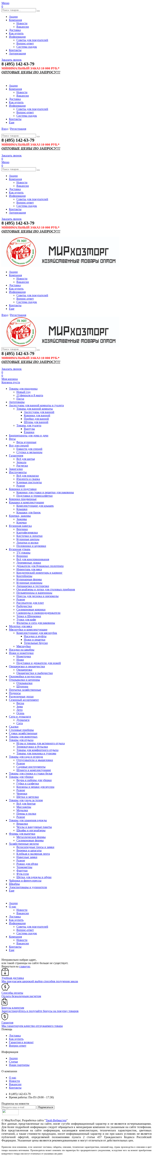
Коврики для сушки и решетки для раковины (45, 492)
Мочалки (22, 810)
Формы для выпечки (22, 833)
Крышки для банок (28, 512)
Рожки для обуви (27, 863)
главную (24, 966)
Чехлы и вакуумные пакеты (34, 827)
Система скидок (26, 46)
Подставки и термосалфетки (34, 495)
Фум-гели (22, 873)
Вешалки (22, 823)
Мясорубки (23, 646)
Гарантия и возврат (21, 1042)
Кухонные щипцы (27, 539)
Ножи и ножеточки (21, 653)
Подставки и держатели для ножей (38, 663)
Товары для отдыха (21, 740)
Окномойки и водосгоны (25, 676)
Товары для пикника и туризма (36, 753)
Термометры (24, 867)
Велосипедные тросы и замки (35, 847)
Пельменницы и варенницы (34, 592)
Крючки (21, 522)
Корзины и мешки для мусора (35, 786)
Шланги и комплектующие (33, 770)
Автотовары (17, 402)
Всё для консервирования (32, 559)
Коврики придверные (23, 499)
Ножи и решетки (34, 639)
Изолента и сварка (28, 479)
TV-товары (23, 552)
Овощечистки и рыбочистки (34, 673)
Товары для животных (23, 736)
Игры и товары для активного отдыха (40, 743)
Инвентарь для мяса (29, 569)
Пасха (20, 398)
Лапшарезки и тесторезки (32, 586)
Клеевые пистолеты (29, 482)
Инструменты (18, 472)
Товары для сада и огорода (26, 756)
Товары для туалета (28, 425)
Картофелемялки (27, 532)
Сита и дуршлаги (20, 716)
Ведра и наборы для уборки (34, 780)
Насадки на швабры (21, 649)
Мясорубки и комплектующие (28, 629)
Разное (20, 485)
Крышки (21, 509)
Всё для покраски (27, 475)
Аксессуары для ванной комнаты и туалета (36, 405)
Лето (19, 709)
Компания (15, 20)
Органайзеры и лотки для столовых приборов (45, 589)
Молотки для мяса (20, 626)
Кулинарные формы (29, 579)
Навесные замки (26, 857)
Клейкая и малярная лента (33, 853)
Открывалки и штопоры (24, 679)
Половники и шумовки (31, 545)
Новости (21, 23)
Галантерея (16, 455)
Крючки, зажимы (20, 515)
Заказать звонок (11, 59)
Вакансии (22, 26)
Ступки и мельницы (29, 452)
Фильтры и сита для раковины (35, 622)
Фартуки (22, 870)
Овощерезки (24, 669)
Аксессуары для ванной (39, 412)
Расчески (22, 465)
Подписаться (45, 1107)
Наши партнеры (19, 1065)
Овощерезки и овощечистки (27, 666)
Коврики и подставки (23, 489)
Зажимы (21, 519)
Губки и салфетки (27, 783)
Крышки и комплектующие (26, 502)
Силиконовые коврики (31, 609)
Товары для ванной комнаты (34, 408)
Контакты (15, 50)
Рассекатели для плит (30, 602)
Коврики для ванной (37, 415)
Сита (19, 723)
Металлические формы (31, 837)
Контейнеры (24, 576)
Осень (20, 713)
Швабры (14, 883)
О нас (12, 906)
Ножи (20, 659)
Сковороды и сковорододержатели (38, 612)
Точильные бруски (36, 643)
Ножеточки (23, 656)
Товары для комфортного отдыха (37, 750)
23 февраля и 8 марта (29, 395)
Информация (17, 36)
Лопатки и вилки (27, 542)
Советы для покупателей (32, 40)
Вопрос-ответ (25, 43)
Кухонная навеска (20, 525)
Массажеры (23, 806)
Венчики (22, 529)
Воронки (22, 556)
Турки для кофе (26, 619)
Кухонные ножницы (29, 582)
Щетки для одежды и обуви (33, 877)
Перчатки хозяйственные (25, 689)
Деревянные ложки (28, 562)
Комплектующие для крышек (35, 505)
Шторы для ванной (36, 422)
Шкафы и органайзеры (31, 830)
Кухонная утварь (19, 549)
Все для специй (19, 445)
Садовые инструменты (31, 766)
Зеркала (21, 462)
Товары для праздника (23, 388)
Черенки (21, 793)
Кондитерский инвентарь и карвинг (39, 572)
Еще (11, 122)
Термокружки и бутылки (32, 746)
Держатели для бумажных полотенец (40, 566)
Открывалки (24, 683)
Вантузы (29, 428)
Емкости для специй (29, 448)
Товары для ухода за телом (26, 800)
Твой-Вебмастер (56, 1120)
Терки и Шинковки (28, 616)
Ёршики (29, 432)
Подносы (15, 693)
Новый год (23, 392)
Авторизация (17, 53)
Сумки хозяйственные (23, 733)
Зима (19, 706)
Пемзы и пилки (26, 813)
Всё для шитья (25, 458)
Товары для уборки (21, 776)
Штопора (22, 686)
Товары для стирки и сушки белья (30, 773)
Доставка (15, 30)
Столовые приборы (21, 730)
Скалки (13, 726)
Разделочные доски (21, 696)
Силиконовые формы (30, 840)
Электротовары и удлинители (28, 887)
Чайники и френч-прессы (25, 880)
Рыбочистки (24, 606)
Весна (20, 703)
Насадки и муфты (35, 636)
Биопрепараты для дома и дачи (28, 435)
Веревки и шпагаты (29, 850)
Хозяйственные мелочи (24, 843)
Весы (12, 438)
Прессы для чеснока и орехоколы (37, 596)
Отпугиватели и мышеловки (34, 760)
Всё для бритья (25, 803)
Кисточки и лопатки (29, 535)
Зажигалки (16, 469)
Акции (13, 16)
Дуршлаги (22, 719)
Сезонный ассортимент (24, 699)
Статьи (13, 1061)
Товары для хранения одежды (28, 820)
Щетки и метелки (27, 796)
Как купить (16, 33)
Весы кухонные (26, 442)
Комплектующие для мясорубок (36, 632)
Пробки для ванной (36, 418)
